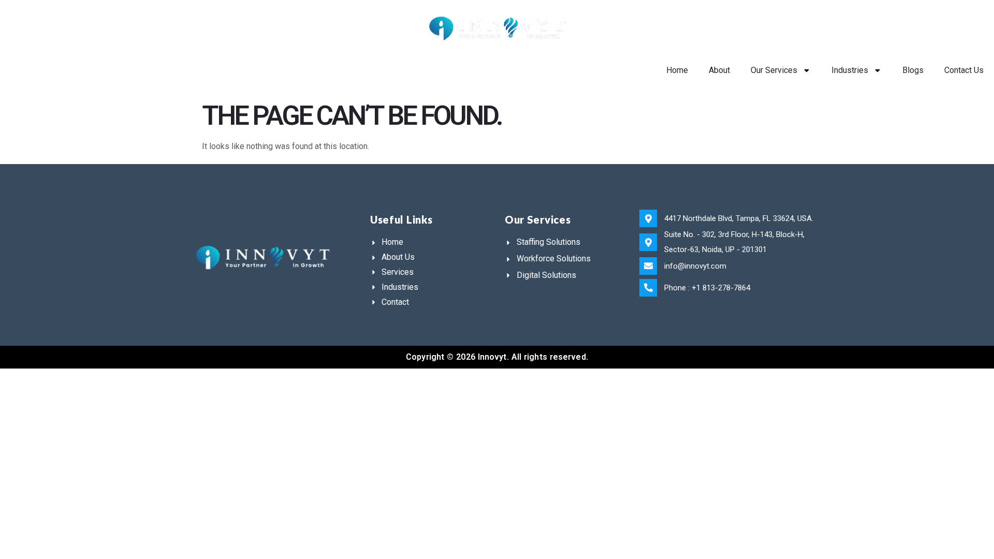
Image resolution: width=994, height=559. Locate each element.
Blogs (913, 70)
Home (677, 70)
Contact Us (964, 70)
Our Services (774, 70)
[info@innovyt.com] (648, 266)
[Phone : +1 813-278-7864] (648, 288)
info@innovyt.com (695, 266)
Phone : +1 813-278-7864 (707, 287)
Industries (849, 70)
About (719, 70)
